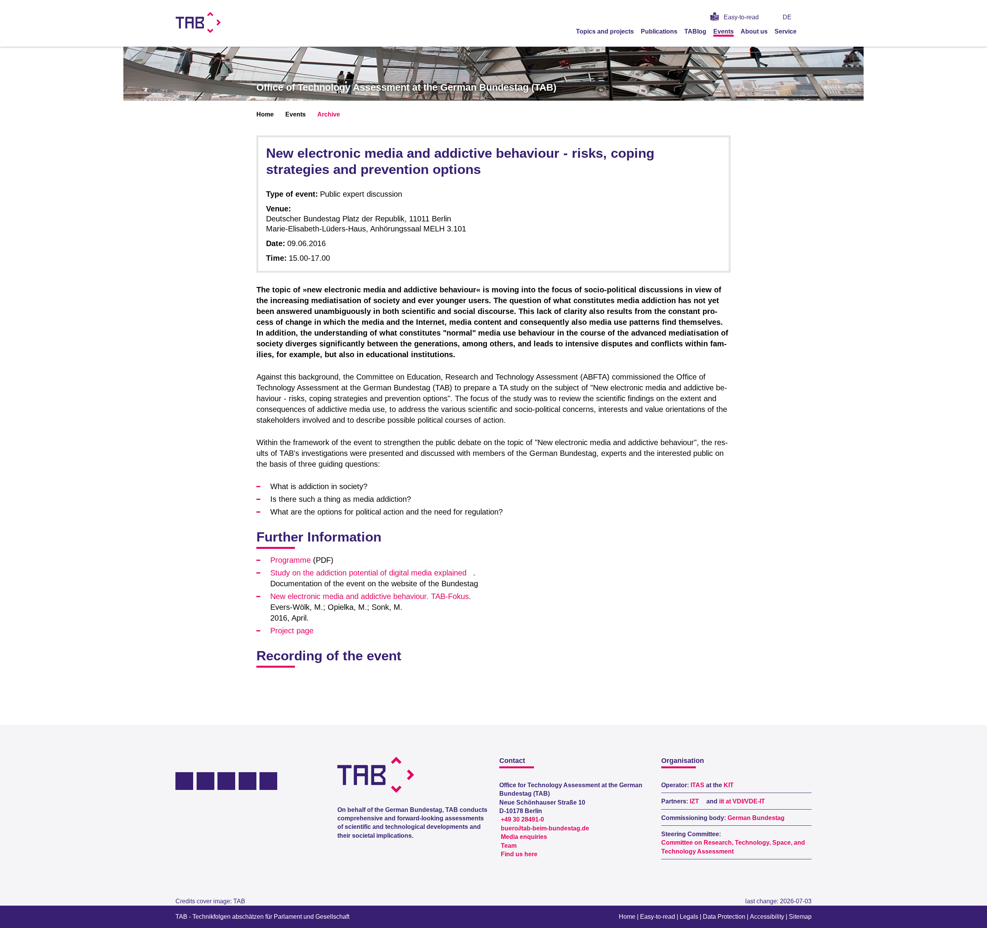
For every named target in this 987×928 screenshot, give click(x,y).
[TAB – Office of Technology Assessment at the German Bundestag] (198, 22)
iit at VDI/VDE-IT (742, 801)
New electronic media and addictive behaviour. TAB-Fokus (369, 596)
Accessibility (767, 916)
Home (265, 114)
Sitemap (800, 916)
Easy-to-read (741, 17)
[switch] (809, 17)
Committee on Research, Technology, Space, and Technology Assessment (733, 846)
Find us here (519, 854)
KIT (729, 785)
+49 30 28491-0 (522, 819)
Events (723, 31)
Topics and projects (605, 31)
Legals (689, 916)
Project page (291, 630)
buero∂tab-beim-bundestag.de (545, 828)
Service (786, 31)
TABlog (695, 31)
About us (754, 31)
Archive (328, 114)
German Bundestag (756, 818)
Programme (291, 560)
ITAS (697, 785)
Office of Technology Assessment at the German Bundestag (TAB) (406, 87)
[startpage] (809, 31)
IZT (694, 801)
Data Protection (724, 916)
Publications (659, 31)
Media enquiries (524, 837)
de (787, 17)
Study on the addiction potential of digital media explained (368, 573)
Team (509, 845)
